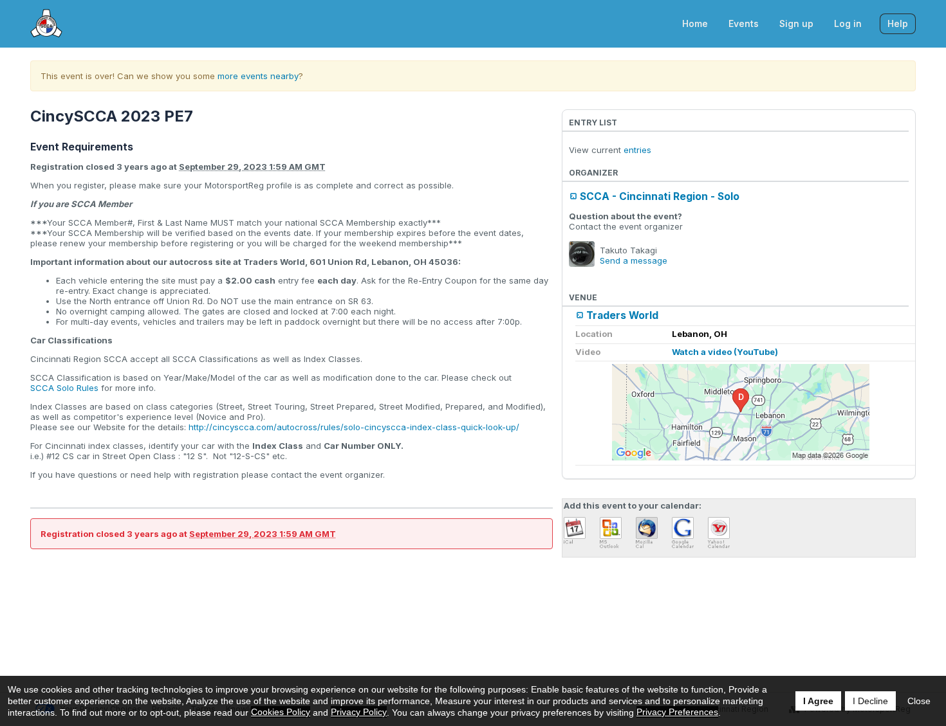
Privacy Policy (359, 712)
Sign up (796, 23)
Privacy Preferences (677, 712)
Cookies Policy (280, 712)
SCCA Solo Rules (64, 388)
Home (695, 23)
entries (637, 150)
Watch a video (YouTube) (725, 352)
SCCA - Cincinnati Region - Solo (659, 196)
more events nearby (258, 76)
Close (919, 701)
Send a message (633, 260)
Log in (848, 23)
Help (897, 23)
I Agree (818, 701)
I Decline (870, 701)
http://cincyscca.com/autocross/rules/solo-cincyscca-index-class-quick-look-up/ (354, 427)
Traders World (622, 315)
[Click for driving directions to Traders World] (741, 412)
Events (743, 23)
